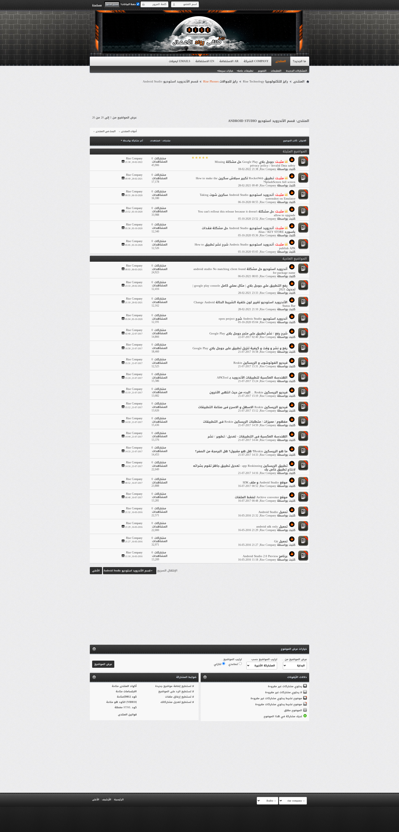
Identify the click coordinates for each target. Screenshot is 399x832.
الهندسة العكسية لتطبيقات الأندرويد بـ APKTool (252, 377)
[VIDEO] (132, 702)
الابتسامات (130, 691)
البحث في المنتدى (105, 131)
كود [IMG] (130, 696)
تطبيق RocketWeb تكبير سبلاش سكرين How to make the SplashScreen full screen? (245, 180)
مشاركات (166, 141)
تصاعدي (233, 664)
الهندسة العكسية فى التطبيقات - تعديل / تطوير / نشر (247, 436)
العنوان (302, 141)
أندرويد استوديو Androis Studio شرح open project (253, 319)
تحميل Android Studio (272, 512)
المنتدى (280, 61)
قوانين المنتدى (127, 714)
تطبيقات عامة (245, 71)
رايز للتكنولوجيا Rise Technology (265, 81)
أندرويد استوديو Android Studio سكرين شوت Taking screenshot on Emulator (247, 196)
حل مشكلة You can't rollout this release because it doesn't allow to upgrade (246, 213)
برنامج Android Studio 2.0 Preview (265, 556)
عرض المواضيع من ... (294, 659)
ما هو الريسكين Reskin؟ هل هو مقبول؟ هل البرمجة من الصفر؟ (241, 451)
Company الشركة (256, 61)
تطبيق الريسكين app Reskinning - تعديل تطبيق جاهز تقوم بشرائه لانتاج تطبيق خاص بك (244, 467)
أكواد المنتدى (128, 686)
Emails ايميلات (179, 61)
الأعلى (96, 570)
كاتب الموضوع (290, 141)
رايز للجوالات (220, 81)
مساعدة (97, 5)
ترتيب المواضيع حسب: (264, 659)
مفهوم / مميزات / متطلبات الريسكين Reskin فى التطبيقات (245, 422)
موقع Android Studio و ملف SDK (265, 482)
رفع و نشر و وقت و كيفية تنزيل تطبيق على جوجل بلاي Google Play (240, 348)
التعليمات (276, 71)
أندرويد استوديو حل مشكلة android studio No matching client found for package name (244, 271)
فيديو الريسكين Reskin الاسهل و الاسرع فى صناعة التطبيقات (242, 407)
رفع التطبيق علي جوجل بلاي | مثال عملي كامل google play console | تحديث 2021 (244, 287)
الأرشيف (106, 799)
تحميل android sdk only (271, 526)
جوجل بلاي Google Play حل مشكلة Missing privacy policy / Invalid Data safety (255, 163)
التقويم (262, 71)
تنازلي (218, 664)
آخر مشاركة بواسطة (133, 141)
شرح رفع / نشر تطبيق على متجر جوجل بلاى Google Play (248, 333)
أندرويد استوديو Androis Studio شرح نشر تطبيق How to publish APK (245, 246)
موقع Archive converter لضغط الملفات (261, 497)
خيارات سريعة (225, 71)
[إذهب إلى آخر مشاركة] (123, 162)
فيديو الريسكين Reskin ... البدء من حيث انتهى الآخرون (248, 392)
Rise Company (268, 169)
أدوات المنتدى (129, 131)
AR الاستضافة (229, 61)
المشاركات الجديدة (296, 71)
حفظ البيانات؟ (128, 4)
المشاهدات (155, 141)
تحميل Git (280, 541)
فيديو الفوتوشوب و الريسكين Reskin (260, 363)
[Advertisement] (199, 97)
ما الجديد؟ (299, 61)
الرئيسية (119, 799)
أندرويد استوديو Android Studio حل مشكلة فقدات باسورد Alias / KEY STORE (248, 230)
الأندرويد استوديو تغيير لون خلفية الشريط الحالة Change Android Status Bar (244, 304)
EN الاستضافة (204, 61)
